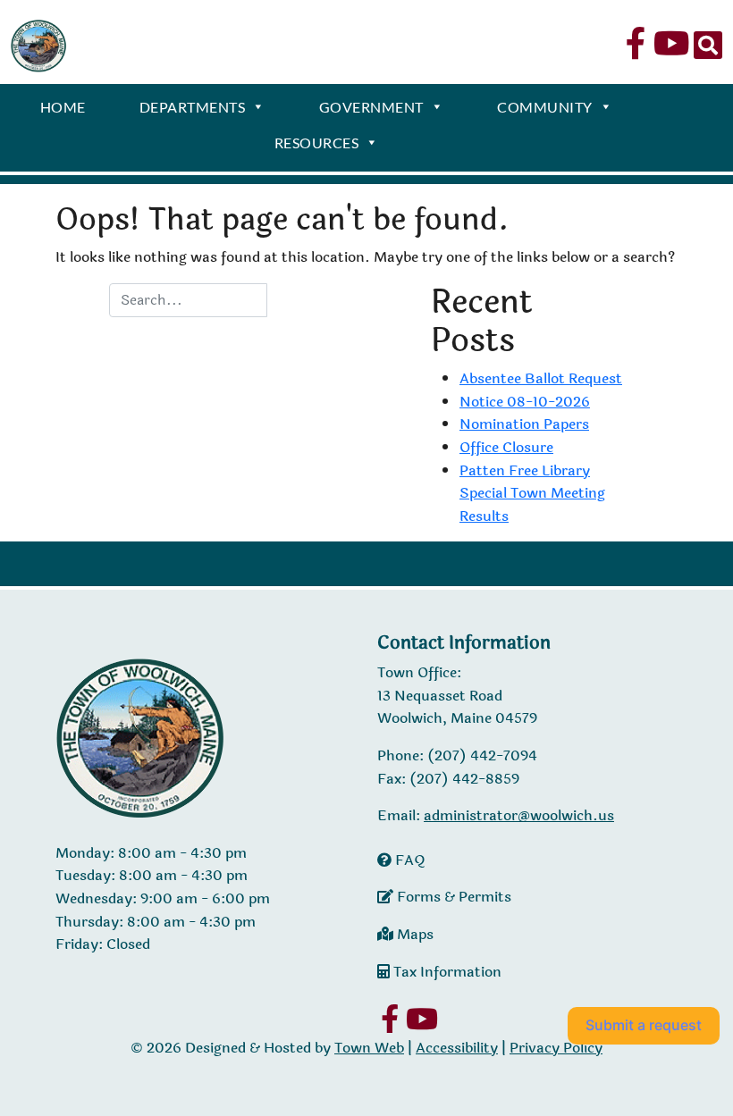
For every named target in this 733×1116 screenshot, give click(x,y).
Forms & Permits (452, 896)
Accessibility (457, 1047)
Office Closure (506, 447)
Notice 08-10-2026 (524, 401)
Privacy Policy (556, 1047)
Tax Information (445, 972)
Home (63, 106)
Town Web (369, 1047)
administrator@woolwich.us (519, 815)
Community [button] (545, 106)
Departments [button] (192, 106)
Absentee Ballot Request (540, 378)
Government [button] (371, 106)
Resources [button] (316, 142)
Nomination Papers (524, 424)
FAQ (408, 860)
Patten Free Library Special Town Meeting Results (532, 493)
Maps (413, 934)
